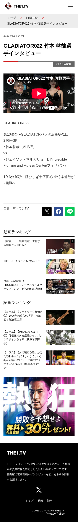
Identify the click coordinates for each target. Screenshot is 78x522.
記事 (49, 500)
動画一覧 (32, 17)
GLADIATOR (63, 64)
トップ (11, 17)
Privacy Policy (55, 513)
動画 (40, 500)
